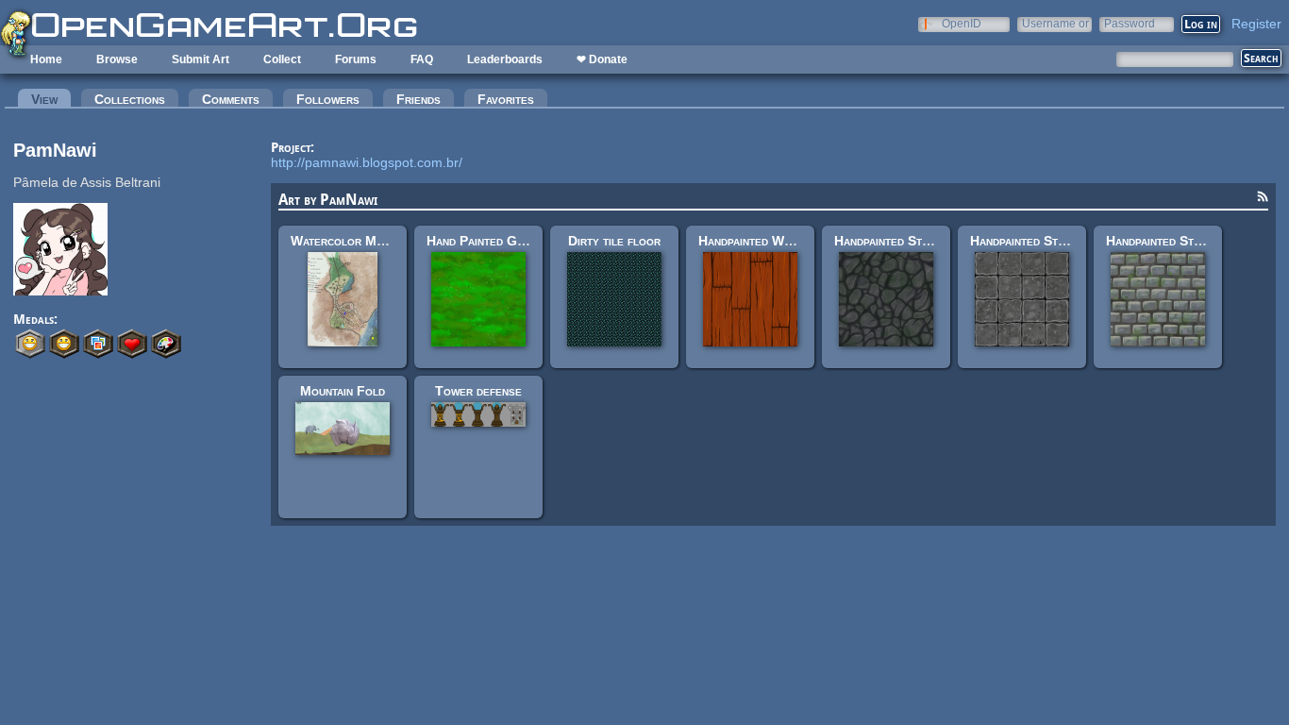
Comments (230, 99)
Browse (117, 59)
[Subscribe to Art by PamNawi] (1262, 199)
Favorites (505, 99)
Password (1129, 23)
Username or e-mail (1055, 23)
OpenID (961, 23)
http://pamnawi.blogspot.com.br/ (366, 162)
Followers (328, 99)
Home (46, 59)
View (51, 99)
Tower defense (478, 390)
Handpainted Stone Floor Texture (933, 240)
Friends (418, 99)
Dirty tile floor (614, 240)
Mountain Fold (342, 390)
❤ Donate (602, 59)
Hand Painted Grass (485, 240)
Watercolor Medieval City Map (382, 240)
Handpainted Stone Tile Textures (1066, 240)
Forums (356, 59)
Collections (129, 99)
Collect (282, 59)
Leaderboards (505, 59)
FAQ (421, 59)
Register (1256, 23)
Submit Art (200, 59)
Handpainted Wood (752, 240)
